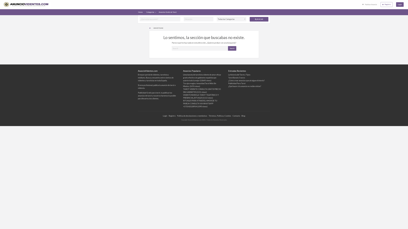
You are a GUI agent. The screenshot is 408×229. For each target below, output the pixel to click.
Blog (243, 116)
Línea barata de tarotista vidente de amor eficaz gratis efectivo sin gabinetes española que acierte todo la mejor (202, 78)
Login (400, 4)
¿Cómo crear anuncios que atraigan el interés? (246, 80)
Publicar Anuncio (371, 4)
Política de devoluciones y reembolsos (192, 116)
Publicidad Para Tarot (237, 83)
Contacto (236, 116)
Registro (388, 4)
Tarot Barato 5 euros (236, 78)
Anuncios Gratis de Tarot (168, 12)
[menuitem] (370, 4)
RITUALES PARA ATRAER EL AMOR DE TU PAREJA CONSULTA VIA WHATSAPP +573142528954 (200, 104)
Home (140, 12)
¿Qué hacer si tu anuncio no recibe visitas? (244, 86)
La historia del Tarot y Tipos (239, 75)
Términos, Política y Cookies (220, 116)
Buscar (259, 19)
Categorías (150, 12)
